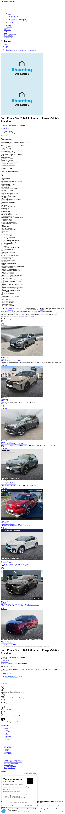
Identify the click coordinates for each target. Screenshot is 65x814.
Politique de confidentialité (11, 763)
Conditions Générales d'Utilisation (13, 762)
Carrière (6, 750)
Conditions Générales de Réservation (14, 760)
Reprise (6, 28)
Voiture (9, 14)
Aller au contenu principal (8, 1)
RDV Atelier (7, 30)
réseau (5, 33)
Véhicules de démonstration (18, 19)
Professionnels (8, 736)
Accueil (6, 44)
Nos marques (7, 747)
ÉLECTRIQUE (8, 36)
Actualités (6, 749)
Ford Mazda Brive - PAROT (26, 316)
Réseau (6, 734)
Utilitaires (10, 22)
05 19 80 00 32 (5, 128)
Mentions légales (8, 765)
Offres (5, 31)
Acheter (6, 46)
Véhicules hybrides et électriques (19, 20)
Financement (7, 752)
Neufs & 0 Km (15, 16)
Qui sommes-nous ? (9, 746)
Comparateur (4, 662)
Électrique (10, 310)
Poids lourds (10, 24)
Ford (5, 47)
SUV (41, 310)
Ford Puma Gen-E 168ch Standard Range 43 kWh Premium (20, 50)
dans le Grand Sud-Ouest (12, 716)
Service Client (8, 753)
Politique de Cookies (9, 768)
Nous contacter (8, 37)
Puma (5, 49)
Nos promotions (11, 25)
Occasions (13, 17)
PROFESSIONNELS (10, 34)
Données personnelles (10, 766)
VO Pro (9, 27)
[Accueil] (7, 6)
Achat (5, 13)
